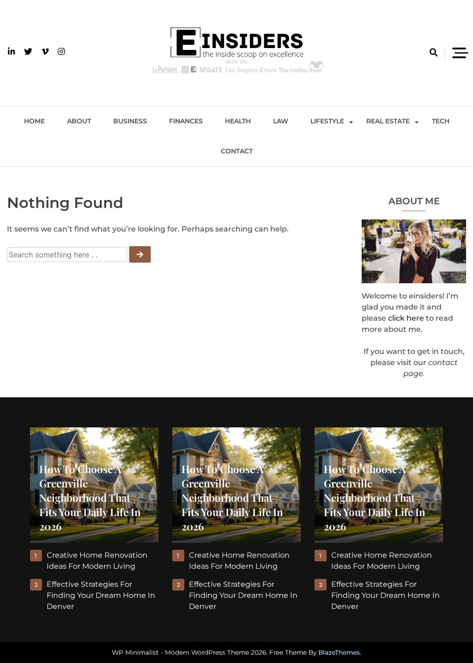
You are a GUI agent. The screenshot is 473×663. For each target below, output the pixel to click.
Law (280, 121)
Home (34, 121)
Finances (186, 121)
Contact (237, 151)
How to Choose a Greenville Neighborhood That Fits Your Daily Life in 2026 (90, 497)
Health (238, 121)
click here (406, 318)
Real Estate (388, 121)
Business (130, 121)
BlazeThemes (339, 652)
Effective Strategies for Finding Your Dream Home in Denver (101, 595)
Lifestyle (327, 121)
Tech (440, 121)
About (79, 121)
